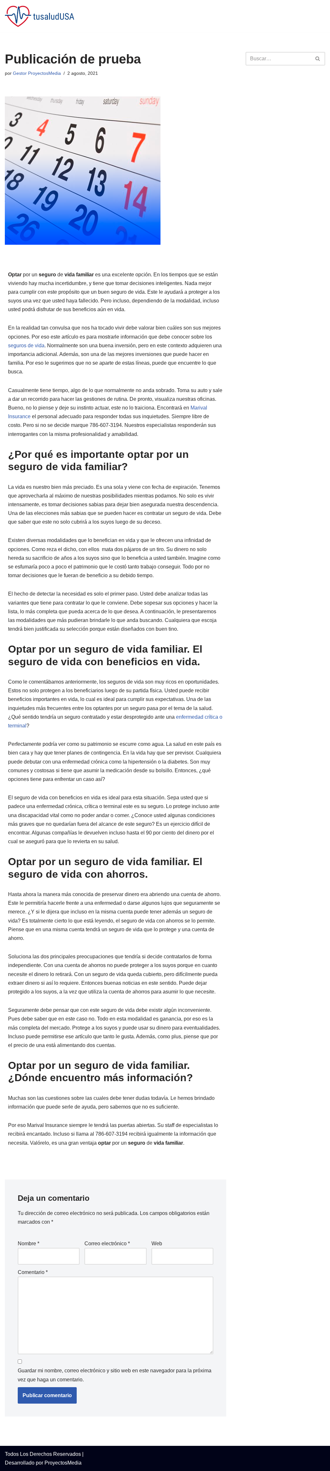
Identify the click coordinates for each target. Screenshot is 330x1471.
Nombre (28, 1243)
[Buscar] (318, 58)
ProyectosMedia (63, 1463)
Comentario (33, 1272)
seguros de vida (26, 345)
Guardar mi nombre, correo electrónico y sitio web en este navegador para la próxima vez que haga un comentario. (114, 1375)
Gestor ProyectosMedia (37, 73)
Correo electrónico (107, 1243)
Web (156, 1243)
